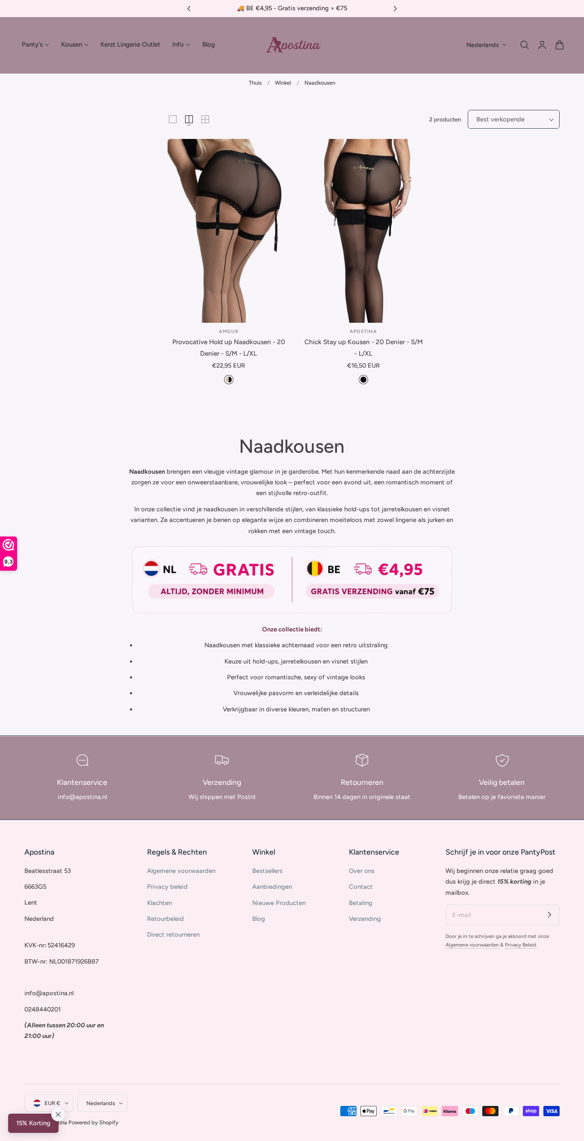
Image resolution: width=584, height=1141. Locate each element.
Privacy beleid (167, 886)
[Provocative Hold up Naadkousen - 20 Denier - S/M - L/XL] (229, 231)
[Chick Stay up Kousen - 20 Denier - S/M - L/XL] (363, 231)
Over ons (362, 871)
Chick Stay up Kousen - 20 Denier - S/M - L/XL (363, 347)
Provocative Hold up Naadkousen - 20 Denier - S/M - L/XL (228, 347)
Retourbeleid (165, 919)
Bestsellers (267, 871)
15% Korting (33, 1123)
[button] (524, 45)
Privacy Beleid (520, 945)
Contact (361, 886)
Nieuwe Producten (279, 902)
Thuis (255, 83)
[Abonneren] (549, 914)
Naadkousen (319, 83)
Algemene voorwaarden (181, 871)
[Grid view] (173, 119)
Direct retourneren (173, 934)
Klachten (159, 902)
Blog (258, 919)
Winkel (283, 83)
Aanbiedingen (272, 886)
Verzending (365, 919)
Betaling (360, 902)
